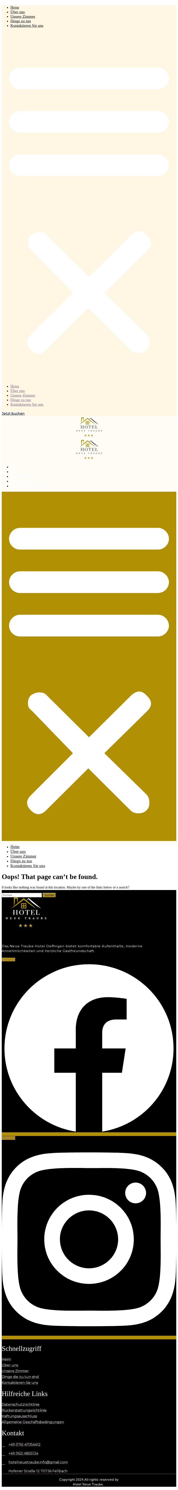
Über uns (17, 12)
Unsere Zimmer (22, 16)
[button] (89, 206)
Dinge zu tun (20, 21)
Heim (14, 7)
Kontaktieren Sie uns (26, 25)
